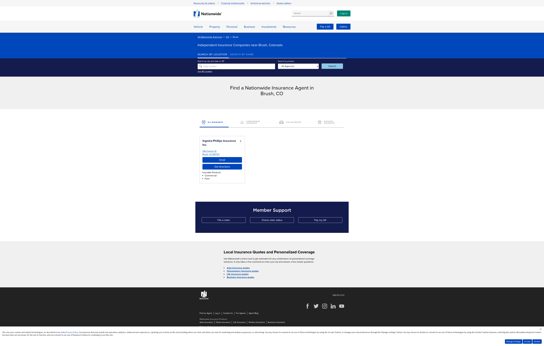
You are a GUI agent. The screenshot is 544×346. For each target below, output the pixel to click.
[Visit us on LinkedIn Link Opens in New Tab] (333, 308)
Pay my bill (328, 221)
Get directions (222, 166)
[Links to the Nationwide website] (204, 299)
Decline (537, 341)
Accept (527, 341)
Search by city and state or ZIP (211, 61)
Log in (343, 13)
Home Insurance (223, 322)
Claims (343, 26)
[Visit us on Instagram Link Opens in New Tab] (324, 308)
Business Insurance (276, 322)
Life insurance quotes (238, 274)
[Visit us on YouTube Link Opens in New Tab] (341, 308)
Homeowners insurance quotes (243, 271)
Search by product (286, 61)
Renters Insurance (257, 322)
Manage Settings (513, 341)
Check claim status (278, 221)
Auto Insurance (206, 322)
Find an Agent (206, 313)
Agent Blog (253, 313)
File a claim (231, 221)
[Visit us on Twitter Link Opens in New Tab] (316, 308)
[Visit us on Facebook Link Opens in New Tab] (307, 308)
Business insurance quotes (240, 277)
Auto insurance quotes (238, 268)
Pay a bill (325, 26)
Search (332, 66)
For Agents (241, 313)
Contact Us (228, 313)
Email (222, 159)
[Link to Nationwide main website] (208, 17)
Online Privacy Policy (69, 332)
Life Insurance (239, 322)
